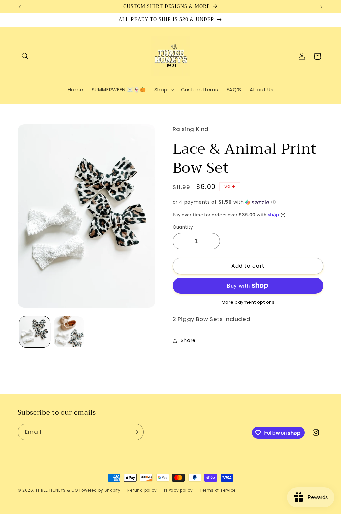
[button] (25, 56)
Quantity (183, 227)
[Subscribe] (135, 432)
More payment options (248, 302)
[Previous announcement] (19, 6)
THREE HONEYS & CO (56, 490)
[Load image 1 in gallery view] (34, 331)
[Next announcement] (321, 6)
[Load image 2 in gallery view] (69, 331)
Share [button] (188, 340)
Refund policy (142, 490)
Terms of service (218, 490)
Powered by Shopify (100, 490)
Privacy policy (178, 490)
